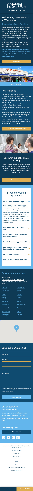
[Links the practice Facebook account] (8, 437)
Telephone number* (7, 364)
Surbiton (19, 291)
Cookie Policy (16, 456)
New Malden (6, 311)
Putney (4, 297)
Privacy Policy (16, 453)
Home (12, 84)
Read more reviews (16, 180)
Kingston (4, 287)
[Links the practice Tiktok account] (18, 437)
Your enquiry (5, 373)
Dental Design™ (20, 467)
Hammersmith (21, 304)
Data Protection (16, 459)
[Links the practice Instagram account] (3, 437)
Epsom (19, 308)
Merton (19, 297)
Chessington (21, 287)
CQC (16, 464)
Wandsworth (6, 308)
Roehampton (6, 304)
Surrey (19, 311)
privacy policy (9, 391)
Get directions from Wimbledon (16, 128)
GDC (16, 461)
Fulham (4, 294)
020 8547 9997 (9, 409)
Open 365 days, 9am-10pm (16, 10)
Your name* (5, 354)
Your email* (5, 359)
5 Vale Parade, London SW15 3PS (13, 279)
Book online (16, 61)
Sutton (19, 301)
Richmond (5, 301)
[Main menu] (30, 4)
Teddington (5, 315)
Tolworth (19, 294)
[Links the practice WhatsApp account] (13, 437)
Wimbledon (5, 291)
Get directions (16, 431)
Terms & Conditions (16, 450)
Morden (19, 315)
